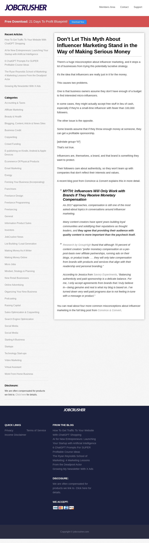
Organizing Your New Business (21, 291)
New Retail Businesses (17, 278)
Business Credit (13, 130)
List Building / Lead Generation (21, 243)
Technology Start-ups (15, 353)
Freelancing (11, 209)
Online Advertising (14, 285)
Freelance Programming (17, 202)
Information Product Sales (18, 223)
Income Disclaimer (15, 434)
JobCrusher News (14, 237)
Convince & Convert (109, 310)
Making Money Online (16, 257)
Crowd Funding (13, 144)
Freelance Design (14, 196)
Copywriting (11, 137)
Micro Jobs (10, 264)
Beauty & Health (13, 116)
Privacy (9, 430)
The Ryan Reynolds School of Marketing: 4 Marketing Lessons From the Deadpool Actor (26, 75)
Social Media (11, 326)
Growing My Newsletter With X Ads (23, 86)
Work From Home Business (19, 374)
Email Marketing (13, 168)
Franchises (10, 189)
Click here (21, 394)
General (9, 216)
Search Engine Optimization (19, 319)
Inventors (9, 230)
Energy (8, 175)
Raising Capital (13, 305)
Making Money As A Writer (18, 250)
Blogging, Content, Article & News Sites (25, 123)
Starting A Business (15, 339)
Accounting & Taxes (15, 103)
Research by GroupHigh (77, 244)
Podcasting (10, 298)
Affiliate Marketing (14, 109)
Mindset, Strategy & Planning (20, 271)
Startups (9, 346)
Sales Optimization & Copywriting (22, 312)
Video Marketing (13, 360)
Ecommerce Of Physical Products (22, 161)
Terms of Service (36, 430)
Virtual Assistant (13, 367)
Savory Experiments (105, 274)
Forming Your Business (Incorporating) (24, 182)
